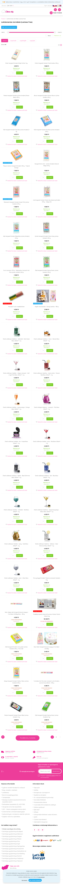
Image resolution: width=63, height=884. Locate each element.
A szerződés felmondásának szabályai (45, 805)
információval (41, 877)
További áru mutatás (27, 738)
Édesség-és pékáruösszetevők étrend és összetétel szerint (14, 801)
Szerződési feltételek (40, 800)
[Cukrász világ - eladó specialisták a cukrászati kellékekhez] (7, 11)
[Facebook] (34, 830)
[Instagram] (38, 830)
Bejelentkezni (56, 771)
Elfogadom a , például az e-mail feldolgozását (50, 776)
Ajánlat (5, 40)
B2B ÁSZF (37, 809)
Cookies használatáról (40, 819)
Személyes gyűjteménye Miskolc (11, 839)
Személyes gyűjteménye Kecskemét (13, 848)
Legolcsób (13, 40)
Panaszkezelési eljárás (40, 802)
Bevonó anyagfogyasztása (10, 795)
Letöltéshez (5, 792)
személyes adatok (50, 775)
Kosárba (19, 73)
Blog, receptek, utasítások (9, 790)
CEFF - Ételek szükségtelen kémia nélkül (14, 809)
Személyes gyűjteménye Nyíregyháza (13, 846)
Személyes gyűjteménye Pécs (11, 841)
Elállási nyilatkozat (39, 807)
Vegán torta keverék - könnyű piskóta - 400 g (47, 306)
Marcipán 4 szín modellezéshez (16, 306)
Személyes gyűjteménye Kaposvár (12, 861)
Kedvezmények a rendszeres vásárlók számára (16, 814)
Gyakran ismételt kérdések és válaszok (13, 787)
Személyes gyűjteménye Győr (11, 843)
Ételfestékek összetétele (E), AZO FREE (13, 804)
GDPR (35, 817)
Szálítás (36, 790)
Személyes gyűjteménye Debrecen (12, 834)
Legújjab (32, 40)
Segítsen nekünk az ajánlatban (11, 816)
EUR (11, 5)
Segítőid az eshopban (40, 795)
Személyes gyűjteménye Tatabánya (12, 858)
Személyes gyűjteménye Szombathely (13, 853)
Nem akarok (24, 880)
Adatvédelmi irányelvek (40, 822)
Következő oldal (60, 737)
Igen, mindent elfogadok (35, 880)
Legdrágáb (23, 40)
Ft (13, 5)
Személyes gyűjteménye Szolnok (12, 856)
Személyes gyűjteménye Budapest (12, 831)
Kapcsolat (37, 787)
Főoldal (3, 18)
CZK (8, 5)
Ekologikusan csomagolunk (42, 792)
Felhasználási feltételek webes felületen (45, 814)
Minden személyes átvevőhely (11, 829)
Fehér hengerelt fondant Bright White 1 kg (16, 63)
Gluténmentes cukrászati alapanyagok (13, 811)
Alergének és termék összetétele (11, 807)
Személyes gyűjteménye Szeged (11, 836)
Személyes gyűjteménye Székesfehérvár (14, 851)
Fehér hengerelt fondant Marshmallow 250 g (46, 63)
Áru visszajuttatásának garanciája (43, 797)
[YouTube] (42, 830)
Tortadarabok (6, 797)
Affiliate (36, 812)
